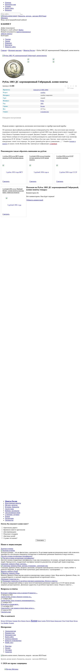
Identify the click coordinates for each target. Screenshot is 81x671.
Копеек (10, 621)
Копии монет (58, 621)
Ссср (2, 623)
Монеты (23, 621)
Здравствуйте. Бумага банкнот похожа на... (16, 597)
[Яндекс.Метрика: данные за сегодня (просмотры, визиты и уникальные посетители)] (11, 669)
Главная (4, 50)
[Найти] (21, 14)
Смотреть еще (6, 612)
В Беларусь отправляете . (10, 604)
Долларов (11, 623)
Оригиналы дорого (10, 528)
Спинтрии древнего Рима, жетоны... (14, 564)
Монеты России (29, 50)
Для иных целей (9, 536)
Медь (19, 621)
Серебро (43, 621)
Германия (15, 621)
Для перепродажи (9, 532)
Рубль (63, 621)
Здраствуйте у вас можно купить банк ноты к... (18, 608)
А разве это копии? (10, 538)
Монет (71, 621)
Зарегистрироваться (23, 32)
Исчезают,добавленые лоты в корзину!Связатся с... (19, 593)
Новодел (28, 621)
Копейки (6, 623)
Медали (3, 621)
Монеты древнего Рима (9, 571)
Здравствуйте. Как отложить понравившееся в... (18, 600)
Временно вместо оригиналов (14, 530)
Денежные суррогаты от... (10, 579)
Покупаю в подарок (10, 534)
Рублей (67, 621)
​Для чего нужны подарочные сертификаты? (16, 556)
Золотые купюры (7, 548)
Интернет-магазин (15, 50)
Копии (39, 621)
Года (48, 621)
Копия (34, 620)
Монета (52, 621)
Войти (21, 30)
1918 (6, 621)
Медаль (76, 621)
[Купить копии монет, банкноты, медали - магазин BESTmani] (23, 16)
